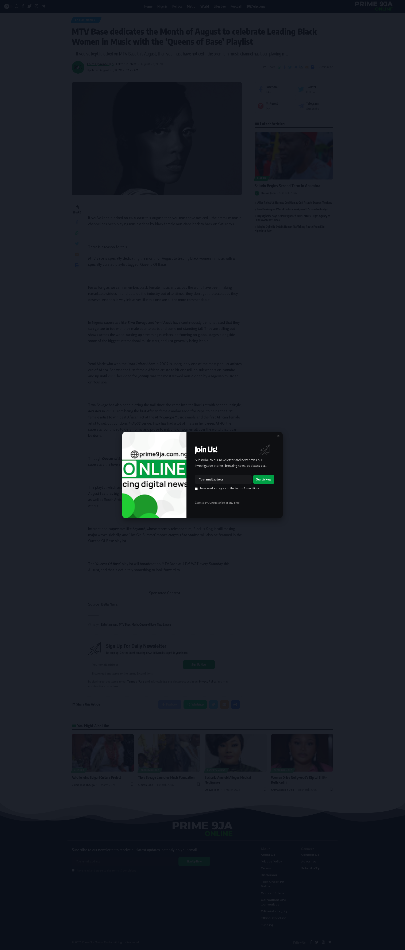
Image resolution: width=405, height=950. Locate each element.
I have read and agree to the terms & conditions (229, 488)
